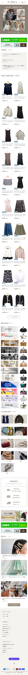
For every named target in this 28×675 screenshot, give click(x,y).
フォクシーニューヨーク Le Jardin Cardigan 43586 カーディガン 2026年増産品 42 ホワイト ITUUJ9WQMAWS (19, 144)
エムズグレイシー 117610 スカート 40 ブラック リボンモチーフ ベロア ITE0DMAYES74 (20, 215)
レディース (7, 424)
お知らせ (4, 636)
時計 (7, 473)
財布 (7, 449)
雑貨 (21, 461)
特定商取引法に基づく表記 (8, 644)
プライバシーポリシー (7, 648)
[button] (2, 2)
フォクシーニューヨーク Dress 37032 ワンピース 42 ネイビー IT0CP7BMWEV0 (20, 168)
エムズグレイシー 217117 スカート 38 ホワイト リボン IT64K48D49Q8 (8, 262)
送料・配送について (7, 628)
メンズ (20, 424)
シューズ (7, 436)
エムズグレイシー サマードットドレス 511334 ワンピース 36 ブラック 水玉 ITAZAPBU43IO (20, 191)
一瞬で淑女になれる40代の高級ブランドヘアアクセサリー (14, 556)
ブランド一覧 (5, 616)
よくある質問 (5, 632)
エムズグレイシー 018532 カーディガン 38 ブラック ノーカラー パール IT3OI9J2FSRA (8, 309)
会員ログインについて (8, 60)
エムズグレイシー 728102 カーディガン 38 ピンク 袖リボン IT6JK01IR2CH (20, 262)
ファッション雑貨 (7, 461)
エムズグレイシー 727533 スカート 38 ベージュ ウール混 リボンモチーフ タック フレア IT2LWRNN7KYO (20, 238)
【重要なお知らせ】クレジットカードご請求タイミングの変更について (13, 66)
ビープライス (6, 671)
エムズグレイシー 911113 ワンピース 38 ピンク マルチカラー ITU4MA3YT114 (8, 215)
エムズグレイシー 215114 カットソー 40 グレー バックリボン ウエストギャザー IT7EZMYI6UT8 (20, 285)
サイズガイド (5, 624)
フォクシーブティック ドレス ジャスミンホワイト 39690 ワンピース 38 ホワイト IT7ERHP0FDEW (20, 97)
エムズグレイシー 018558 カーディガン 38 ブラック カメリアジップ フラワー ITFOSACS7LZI (20, 309)
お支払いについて (6, 626)
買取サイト (5, 652)
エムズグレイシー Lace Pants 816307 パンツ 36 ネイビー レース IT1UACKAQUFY (7, 238)
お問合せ (4, 650)
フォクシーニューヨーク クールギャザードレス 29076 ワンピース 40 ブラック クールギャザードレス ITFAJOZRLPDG (20, 121)
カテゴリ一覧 (5, 614)
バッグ (20, 436)
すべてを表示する (14, 316)
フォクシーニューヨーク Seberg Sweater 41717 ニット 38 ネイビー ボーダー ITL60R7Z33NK (8, 191)
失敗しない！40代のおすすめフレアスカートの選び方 (14, 577)
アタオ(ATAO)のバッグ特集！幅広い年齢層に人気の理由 (13, 599)
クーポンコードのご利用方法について (11, 54)
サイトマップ (5, 634)
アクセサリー (21, 449)
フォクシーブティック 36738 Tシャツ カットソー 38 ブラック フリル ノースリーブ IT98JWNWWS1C (8, 97)
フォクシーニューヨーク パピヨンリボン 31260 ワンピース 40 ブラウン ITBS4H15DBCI (7, 144)
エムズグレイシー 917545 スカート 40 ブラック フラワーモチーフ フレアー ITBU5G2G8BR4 (8, 285)
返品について (5, 630)
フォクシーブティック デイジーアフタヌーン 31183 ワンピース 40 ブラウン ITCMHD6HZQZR (8, 168)
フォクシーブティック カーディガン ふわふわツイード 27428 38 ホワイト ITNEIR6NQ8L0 (7, 121)
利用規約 (4, 646)
